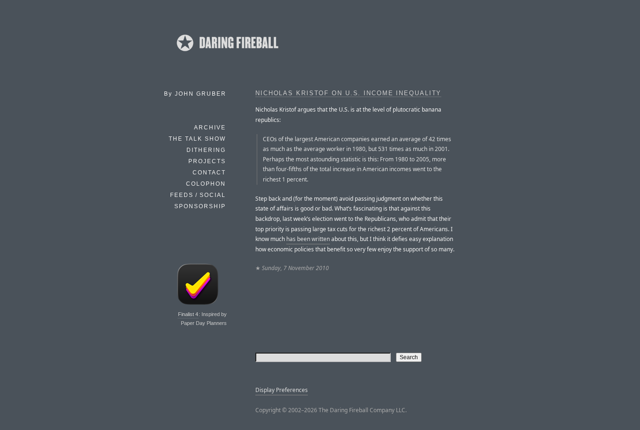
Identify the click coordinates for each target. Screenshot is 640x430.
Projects (207, 161)
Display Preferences (281, 390)
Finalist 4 (188, 314)
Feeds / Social (198, 195)
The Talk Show (197, 139)
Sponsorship (200, 206)
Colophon (206, 184)
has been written (308, 239)
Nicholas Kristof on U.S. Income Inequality (348, 93)
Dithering (206, 150)
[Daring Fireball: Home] (227, 54)
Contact (209, 172)
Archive (210, 127)
